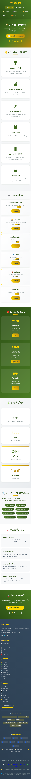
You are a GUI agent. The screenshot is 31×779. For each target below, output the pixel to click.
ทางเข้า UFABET (10, 505)
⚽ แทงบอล (16, 11)
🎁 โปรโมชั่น (14, 16)
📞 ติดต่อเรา (25, 16)
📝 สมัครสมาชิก (20, 7)
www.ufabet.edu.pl (9, 517)
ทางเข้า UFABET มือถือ (8, 509)
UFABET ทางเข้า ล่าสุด (8, 513)
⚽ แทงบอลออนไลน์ (6, 648)
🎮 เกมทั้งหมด (4, 666)
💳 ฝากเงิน (4, 662)
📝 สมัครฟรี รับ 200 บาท (15, 36)
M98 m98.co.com (5, 674)
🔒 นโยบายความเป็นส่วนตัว (18, 764)
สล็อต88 (3, 679)
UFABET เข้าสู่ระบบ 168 (22, 513)
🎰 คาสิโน (25, 11)
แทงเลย (16, 211)
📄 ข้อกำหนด (4, 672)
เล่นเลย (16, 228)
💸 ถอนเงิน (4, 664)
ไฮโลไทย (3, 676)
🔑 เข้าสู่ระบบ (6, 11)
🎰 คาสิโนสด (4, 650)
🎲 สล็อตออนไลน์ (5, 652)
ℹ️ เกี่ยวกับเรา (4, 670)
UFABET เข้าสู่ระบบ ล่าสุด (22, 509)
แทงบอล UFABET (22, 517)
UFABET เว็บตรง (21, 505)
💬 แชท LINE (7, 705)
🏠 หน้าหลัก (9, 7)
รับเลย (15, 335)
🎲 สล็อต (5, 16)
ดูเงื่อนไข (15, 361)
